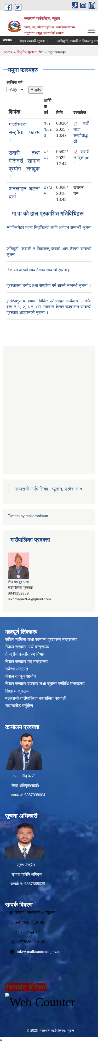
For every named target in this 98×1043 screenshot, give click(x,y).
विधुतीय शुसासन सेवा (30, 52)
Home (8, 52)
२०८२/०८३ (48, 129)
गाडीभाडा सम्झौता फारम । (24, 132)
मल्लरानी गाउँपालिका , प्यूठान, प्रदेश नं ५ (48, 489)
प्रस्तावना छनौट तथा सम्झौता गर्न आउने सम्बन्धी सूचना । (49, 285)
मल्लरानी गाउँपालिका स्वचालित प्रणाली (35, 698)
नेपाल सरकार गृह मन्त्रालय (26, 661)
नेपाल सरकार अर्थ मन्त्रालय (27, 646)
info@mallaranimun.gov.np (39, 951)
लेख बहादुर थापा (18, 582)
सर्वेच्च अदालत (16, 669)
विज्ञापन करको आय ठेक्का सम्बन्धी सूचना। (38, 270)
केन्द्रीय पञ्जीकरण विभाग (25, 654)
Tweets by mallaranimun (28, 516)
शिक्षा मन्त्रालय (16, 691)
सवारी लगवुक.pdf (81, 157)
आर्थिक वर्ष (14, 82)
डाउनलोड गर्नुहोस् (19, 705)
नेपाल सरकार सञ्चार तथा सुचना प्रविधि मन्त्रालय (44, 683)
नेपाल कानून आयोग (20, 676)
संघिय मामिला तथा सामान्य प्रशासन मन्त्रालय (41, 639)
